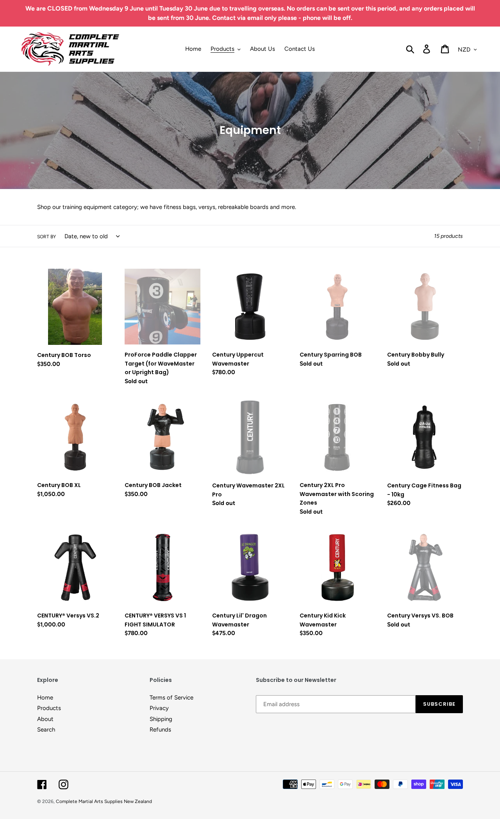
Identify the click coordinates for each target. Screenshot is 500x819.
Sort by (46, 236)
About (45, 719)
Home (45, 697)
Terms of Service (171, 697)
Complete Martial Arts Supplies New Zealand (104, 801)
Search (46, 729)
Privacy (159, 708)
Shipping (161, 719)
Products (49, 708)
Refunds (160, 729)
